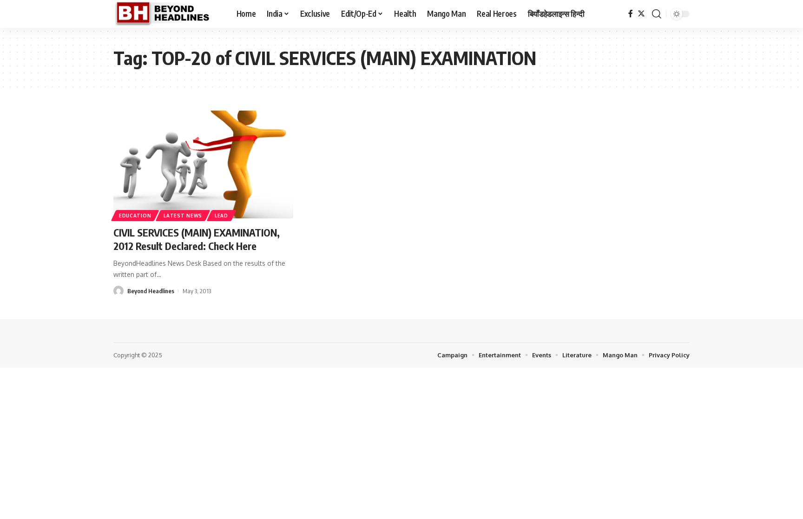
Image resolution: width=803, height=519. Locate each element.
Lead (221, 215)
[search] (656, 14)
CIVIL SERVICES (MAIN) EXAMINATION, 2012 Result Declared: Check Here (196, 239)
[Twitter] (641, 13)
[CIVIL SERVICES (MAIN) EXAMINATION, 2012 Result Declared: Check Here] (203, 164)
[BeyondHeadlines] (167, 14)
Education (135, 215)
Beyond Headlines (150, 291)
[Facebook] (630, 13)
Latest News (183, 215)
